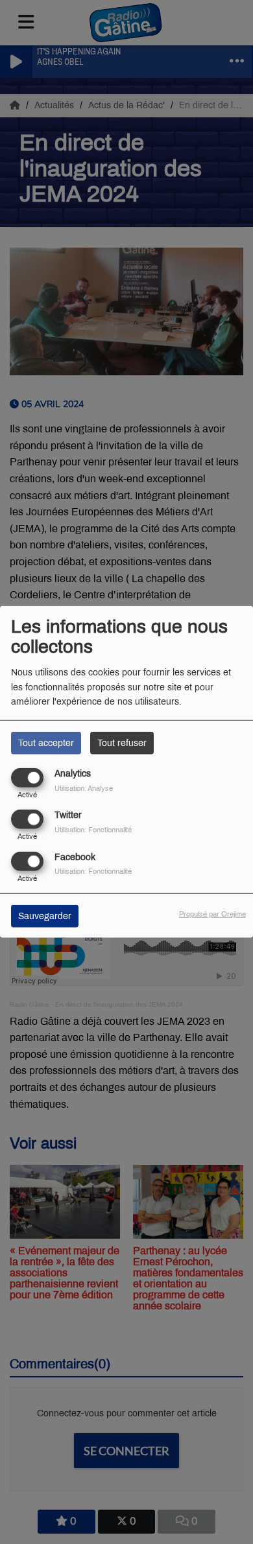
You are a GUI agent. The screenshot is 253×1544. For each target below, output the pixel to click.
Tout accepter (46, 743)
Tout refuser (122, 743)
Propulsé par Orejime (212, 913)
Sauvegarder (44, 915)
